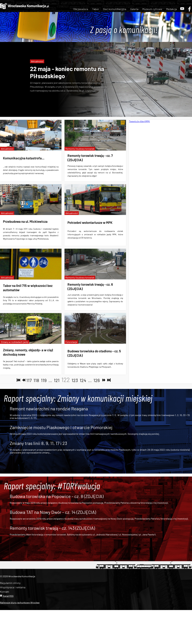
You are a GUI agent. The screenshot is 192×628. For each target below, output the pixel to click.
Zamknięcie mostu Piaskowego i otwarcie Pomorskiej (61, 427)
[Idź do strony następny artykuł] (103, 380)
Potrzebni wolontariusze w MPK (90, 222)
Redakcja (171, 9)
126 (96, 380)
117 (29, 380)
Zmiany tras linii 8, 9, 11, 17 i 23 (38, 443)
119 (44, 380)
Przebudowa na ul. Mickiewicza (25, 221)
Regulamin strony (10, 583)
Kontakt (4, 591)
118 (36, 380)
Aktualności (37, 61)
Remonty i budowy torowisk (79, 148)
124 (83, 380)
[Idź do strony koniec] (108, 380)
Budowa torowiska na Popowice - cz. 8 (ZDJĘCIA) (57, 496)
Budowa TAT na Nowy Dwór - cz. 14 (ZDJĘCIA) (53, 512)
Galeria (134, 9)
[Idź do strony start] (18, 380)
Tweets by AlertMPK (139, 121)
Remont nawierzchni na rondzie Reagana (49, 408)
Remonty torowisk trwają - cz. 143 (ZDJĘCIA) (52, 528)
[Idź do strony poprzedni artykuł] (23, 380)
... (50, 380)
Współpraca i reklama (12, 587)
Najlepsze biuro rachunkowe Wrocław (20, 602)
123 (75, 380)
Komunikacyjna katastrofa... (23, 158)
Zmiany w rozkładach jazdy (14, 342)
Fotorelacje (71, 342)
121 (57, 380)
